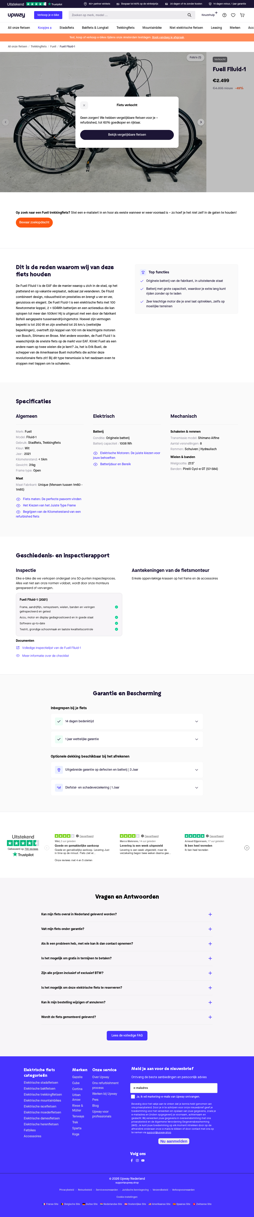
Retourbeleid (85, 1190)
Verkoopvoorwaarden (183, 1190)
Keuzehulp (208, 15)
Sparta (76, 1128)
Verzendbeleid (160, 1190)
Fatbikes (30, 1130)
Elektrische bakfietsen (39, 1088)
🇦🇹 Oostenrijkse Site (135, 1204)
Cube (76, 1083)
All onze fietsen (17, 46)
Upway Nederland (132, 1178)
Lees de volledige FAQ (127, 1035)
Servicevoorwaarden (107, 1190)
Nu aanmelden (173, 1141)
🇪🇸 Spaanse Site (181, 1204)
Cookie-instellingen (127, 1197)
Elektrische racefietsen (40, 1106)
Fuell (53, 46)
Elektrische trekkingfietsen (43, 1094)
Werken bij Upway (104, 1094)
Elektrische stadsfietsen (41, 1082)
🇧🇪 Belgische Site (70, 1204)
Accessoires (32, 1136)
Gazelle (77, 1077)
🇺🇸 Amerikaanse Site (159, 1204)
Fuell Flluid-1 (67, 46)
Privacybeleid (66, 1190)
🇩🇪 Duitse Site (90, 1204)
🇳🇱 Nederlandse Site (111, 1204)
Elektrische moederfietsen (42, 1112)
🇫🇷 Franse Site (50, 1204)
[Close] (130, 3)
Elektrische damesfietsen (42, 1118)
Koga (75, 1134)
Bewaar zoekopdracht (34, 222)
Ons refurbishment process (105, 1086)
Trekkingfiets (39, 46)
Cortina (77, 1089)
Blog (95, 1105)
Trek (75, 1122)
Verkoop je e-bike (48, 15)
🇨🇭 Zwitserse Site (202, 1204)
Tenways (78, 1116)
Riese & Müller (77, 1108)
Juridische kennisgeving (135, 1190)
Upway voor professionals (101, 1114)
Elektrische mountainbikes (42, 1100)
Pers (95, 1100)
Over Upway (100, 1077)
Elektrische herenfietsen (41, 1124)
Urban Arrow (76, 1098)
